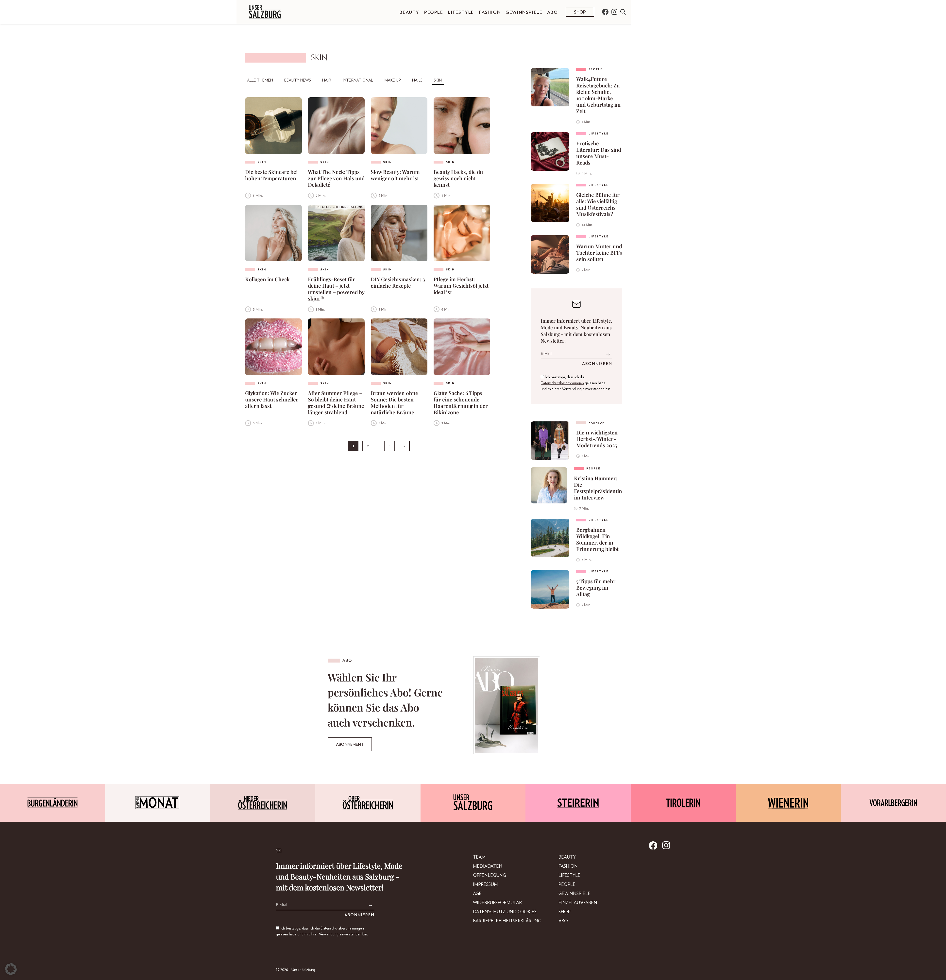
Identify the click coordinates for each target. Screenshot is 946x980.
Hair (326, 80)
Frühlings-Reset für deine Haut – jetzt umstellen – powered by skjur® (336, 288)
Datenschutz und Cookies (505, 912)
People (433, 12)
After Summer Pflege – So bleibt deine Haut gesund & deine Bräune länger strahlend (336, 402)
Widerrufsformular (497, 903)
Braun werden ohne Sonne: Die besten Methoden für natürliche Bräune (394, 402)
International (357, 80)
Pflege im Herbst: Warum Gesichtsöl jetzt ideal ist (461, 285)
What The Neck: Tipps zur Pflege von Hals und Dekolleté (336, 178)
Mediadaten (487, 866)
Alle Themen (260, 80)
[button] (11, 969)
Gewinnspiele (524, 12)
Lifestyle (461, 12)
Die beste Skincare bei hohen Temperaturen (271, 174)
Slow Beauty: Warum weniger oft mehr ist (395, 174)
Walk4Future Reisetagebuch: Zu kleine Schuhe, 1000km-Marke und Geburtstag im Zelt (598, 95)
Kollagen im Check (267, 279)
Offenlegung (489, 875)
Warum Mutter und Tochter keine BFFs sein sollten (599, 252)
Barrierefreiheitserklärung (507, 921)
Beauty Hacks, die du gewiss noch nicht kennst (458, 178)
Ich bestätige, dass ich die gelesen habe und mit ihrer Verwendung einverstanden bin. (576, 383)
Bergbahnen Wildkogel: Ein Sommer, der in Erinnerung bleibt (597, 539)
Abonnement (350, 745)
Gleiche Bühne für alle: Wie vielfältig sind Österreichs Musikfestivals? (598, 204)
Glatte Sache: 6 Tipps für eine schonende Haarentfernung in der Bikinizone (461, 402)
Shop (580, 12)
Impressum (485, 884)
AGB (477, 894)
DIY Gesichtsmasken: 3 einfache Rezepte (398, 282)
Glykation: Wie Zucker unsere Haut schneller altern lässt (271, 399)
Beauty (409, 12)
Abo (552, 12)
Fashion (490, 12)
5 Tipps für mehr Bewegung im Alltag (596, 587)
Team (479, 857)
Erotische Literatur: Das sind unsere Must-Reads (598, 153)
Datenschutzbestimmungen (562, 383)
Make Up (392, 80)
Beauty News (297, 80)
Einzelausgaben (577, 903)
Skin (438, 80)
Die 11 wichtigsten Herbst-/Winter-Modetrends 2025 (597, 438)
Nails (417, 80)
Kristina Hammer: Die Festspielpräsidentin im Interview (598, 487)
